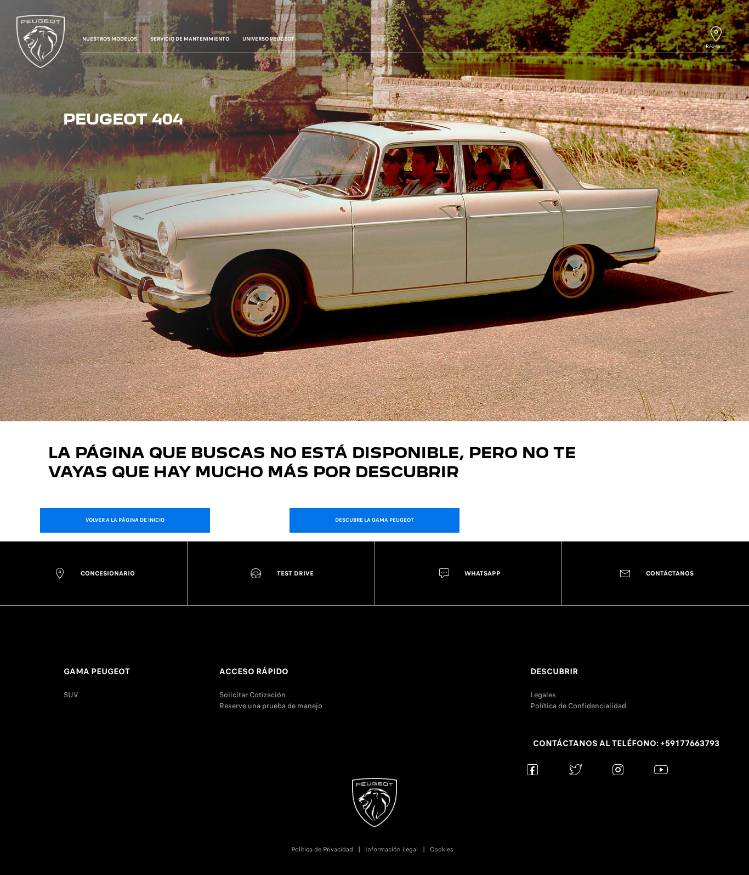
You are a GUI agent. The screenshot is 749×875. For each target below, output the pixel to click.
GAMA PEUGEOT (97, 671)
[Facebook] (532, 769)
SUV (71, 695)
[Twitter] (575, 769)
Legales (543, 695)
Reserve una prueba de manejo (270, 706)
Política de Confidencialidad (578, 706)
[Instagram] (618, 769)
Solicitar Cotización (252, 695)
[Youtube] (660, 769)
